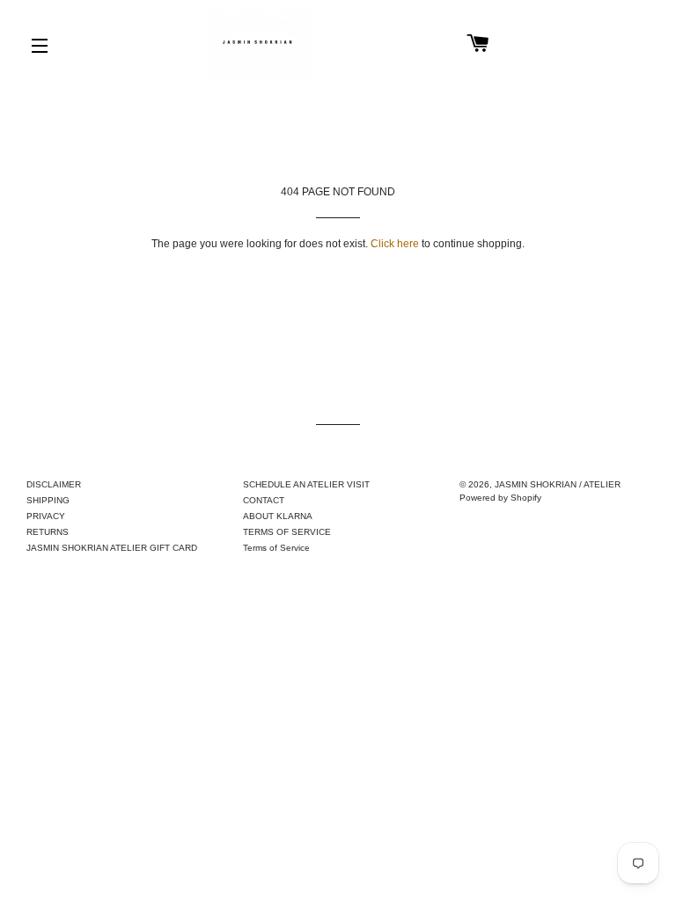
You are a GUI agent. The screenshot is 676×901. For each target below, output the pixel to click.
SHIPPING (48, 500)
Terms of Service (276, 548)
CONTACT (263, 500)
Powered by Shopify (500, 497)
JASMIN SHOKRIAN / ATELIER (558, 484)
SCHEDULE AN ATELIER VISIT (306, 484)
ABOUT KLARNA (277, 516)
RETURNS (47, 532)
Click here (395, 244)
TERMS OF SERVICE (287, 532)
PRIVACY (45, 516)
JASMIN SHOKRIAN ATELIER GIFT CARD (111, 548)
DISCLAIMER (53, 484)
